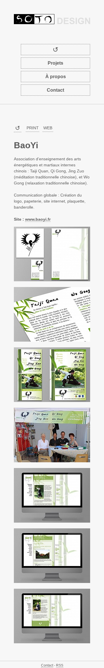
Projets (55, 63)
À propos (55, 76)
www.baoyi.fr (38, 219)
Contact (55, 90)
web (47, 128)
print (33, 128)
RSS (59, 665)
